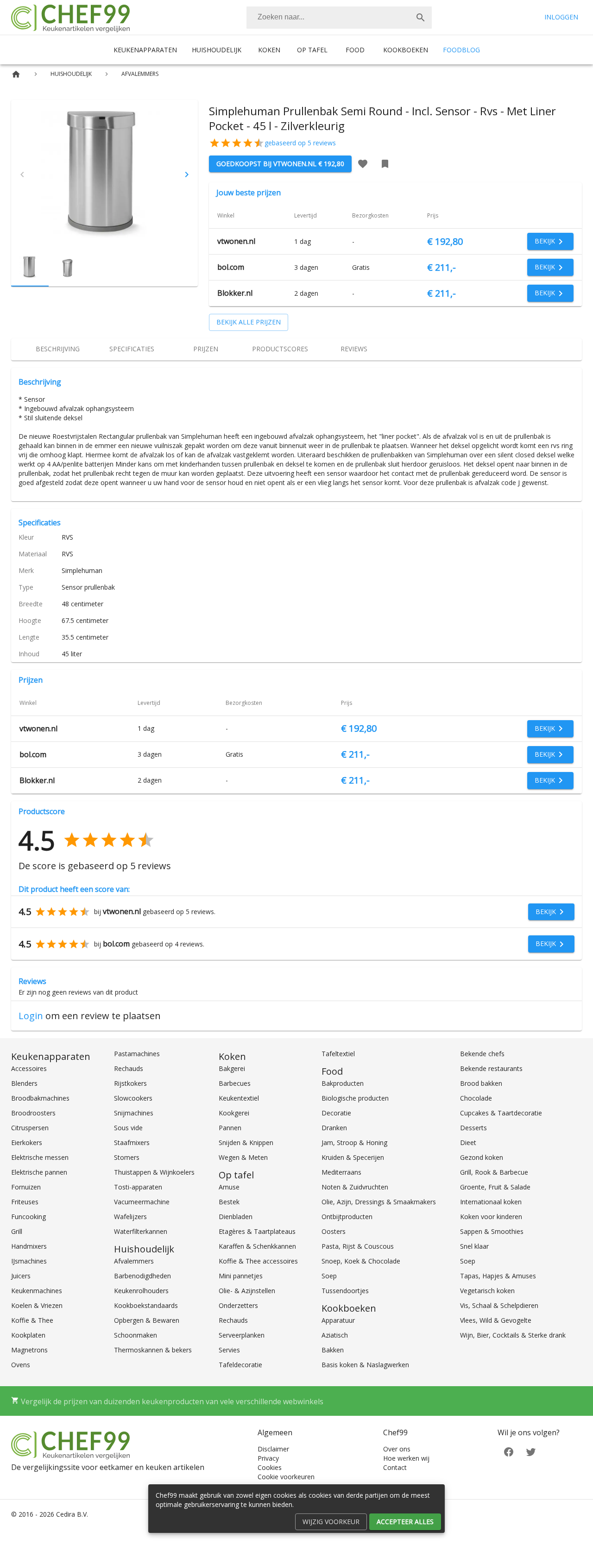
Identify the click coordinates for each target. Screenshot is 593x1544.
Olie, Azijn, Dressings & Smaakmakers (379, 1201)
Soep (329, 1275)
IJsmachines (29, 1261)
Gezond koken (481, 1157)
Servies (229, 1349)
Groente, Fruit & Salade (495, 1187)
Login (31, 1015)
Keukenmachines (36, 1290)
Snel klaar (474, 1246)
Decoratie (336, 1112)
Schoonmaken (135, 1335)
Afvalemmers (134, 1261)
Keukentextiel (239, 1098)
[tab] (57, 349)
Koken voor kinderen (491, 1216)
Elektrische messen (40, 1157)
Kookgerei (234, 1112)
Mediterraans (341, 1172)
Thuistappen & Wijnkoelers (154, 1172)
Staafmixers (132, 1142)
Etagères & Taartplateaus (257, 1231)
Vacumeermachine (142, 1201)
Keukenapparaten (145, 49)
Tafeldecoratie (240, 1364)
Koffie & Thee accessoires (258, 1261)
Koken (269, 49)
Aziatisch (335, 1335)
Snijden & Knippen (246, 1142)
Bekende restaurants (491, 1068)
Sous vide (128, 1127)
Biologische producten (355, 1098)
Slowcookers (133, 1098)
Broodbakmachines (40, 1098)
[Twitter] (531, 1450)
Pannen (230, 1127)
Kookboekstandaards (146, 1305)
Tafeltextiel (338, 1053)
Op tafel (312, 49)
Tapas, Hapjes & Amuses (498, 1275)
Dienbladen (235, 1216)
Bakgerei (232, 1068)
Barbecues (235, 1083)
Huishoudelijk (216, 49)
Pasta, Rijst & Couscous (358, 1246)
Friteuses (24, 1201)
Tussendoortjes (345, 1290)
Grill (16, 1231)
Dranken (334, 1127)
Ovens (20, 1364)
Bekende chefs (482, 1053)
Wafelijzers (130, 1216)
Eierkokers (26, 1142)
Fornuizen (26, 1187)
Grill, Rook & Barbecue (494, 1172)
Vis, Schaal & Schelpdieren (499, 1305)
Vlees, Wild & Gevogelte (495, 1320)
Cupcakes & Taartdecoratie (501, 1112)
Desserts (473, 1127)
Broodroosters (33, 1112)
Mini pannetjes (241, 1275)
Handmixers (29, 1246)
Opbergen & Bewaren (146, 1320)
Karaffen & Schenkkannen (257, 1246)
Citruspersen (30, 1127)
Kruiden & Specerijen (353, 1157)
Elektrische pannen (39, 1172)
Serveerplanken (242, 1335)
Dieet (468, 1142)
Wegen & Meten (243, 1157)
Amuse (229, 1187)
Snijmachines (133, 1112)
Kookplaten (28, 1335)
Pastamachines (137, 1053)
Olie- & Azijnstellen (247, 1290)
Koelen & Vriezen (37, 1305)
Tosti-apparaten (138, 1187)
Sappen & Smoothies (492, 1231)
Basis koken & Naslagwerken (365, 1364)
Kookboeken (405, 49)
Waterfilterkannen (140, 1231)
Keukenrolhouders (141, 1290)
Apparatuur (338, 1320)
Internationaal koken (491, 1201)
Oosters (334, 1231)
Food (355, 49)
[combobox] (339, 17)
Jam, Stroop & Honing (354, 1142)
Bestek (229, 1201)
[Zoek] (421, 17)
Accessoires (29, 1068)
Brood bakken (481, 1083)
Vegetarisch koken (487, 1290)
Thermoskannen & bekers (153, 1349)
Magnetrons (29, 1349)
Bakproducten (343, 1083)
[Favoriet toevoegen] (363, 164)
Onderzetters (238, 1305)
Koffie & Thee (32, 1320)
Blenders (24, 1083)
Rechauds (128, 1068)
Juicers (21, 1275)
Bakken (333, 1349)
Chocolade (476, 1098)
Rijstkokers (130, 1083)
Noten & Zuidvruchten (355, 1187)
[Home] (16, 74)
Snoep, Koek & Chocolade (361, 1261)
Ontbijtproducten (347, 1216)
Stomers (126, 1157)
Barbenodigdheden (142, 1275)
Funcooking (28, 1216)
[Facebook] (509, 1450)
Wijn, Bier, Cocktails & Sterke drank (513, 1335)
